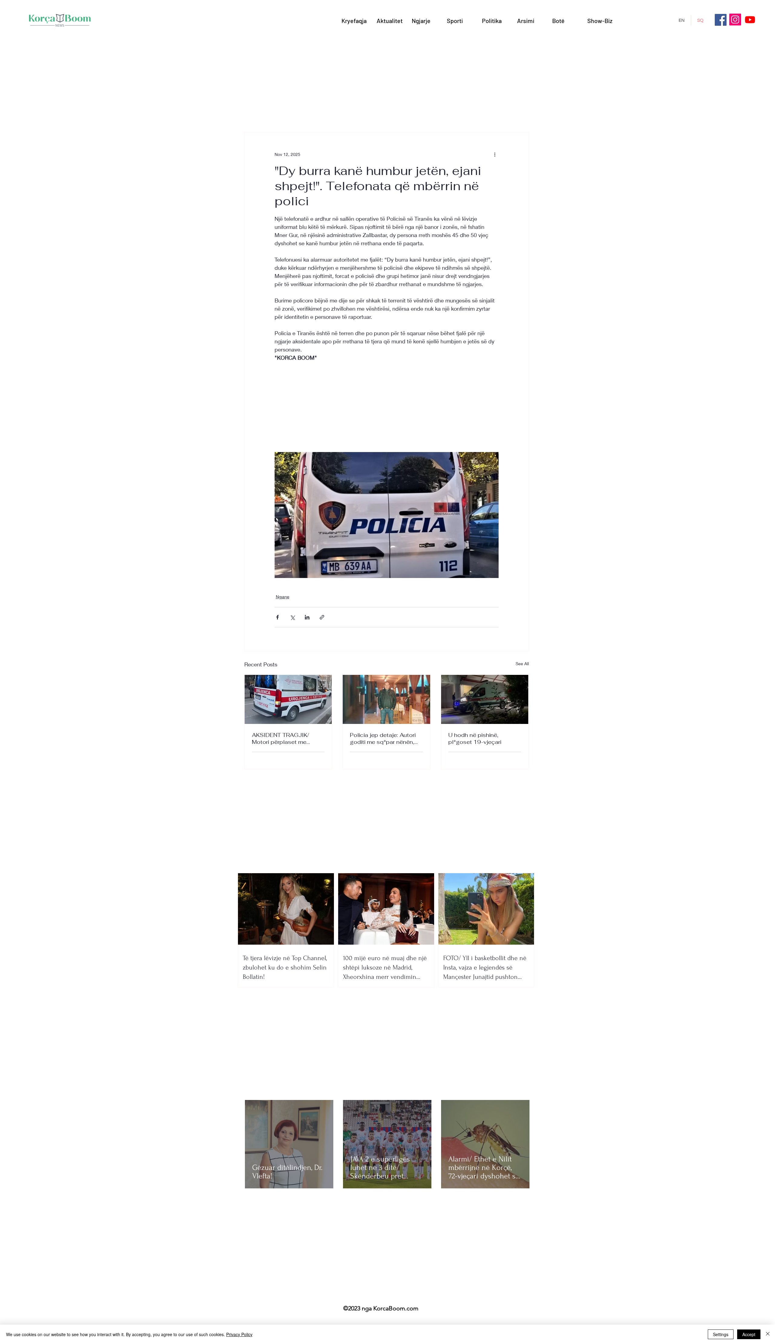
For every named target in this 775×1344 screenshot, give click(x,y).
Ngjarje (282, 596)
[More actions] (495, 154)
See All (522, 663)
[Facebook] (721, 20)
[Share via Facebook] (277, 617)
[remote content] (387, 405)
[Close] (767, 1334)
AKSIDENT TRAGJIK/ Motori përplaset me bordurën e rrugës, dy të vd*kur (284, 738)
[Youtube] (750, 19)
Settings (720, 1334)
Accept (748, 1334)
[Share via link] (322, 617)
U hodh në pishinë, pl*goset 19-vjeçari (474, 738)
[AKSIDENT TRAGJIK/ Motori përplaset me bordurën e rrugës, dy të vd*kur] (288, 699)
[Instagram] (735, 19)
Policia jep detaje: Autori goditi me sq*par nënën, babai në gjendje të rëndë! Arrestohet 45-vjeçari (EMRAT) (385, 738)
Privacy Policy (239, 1334)
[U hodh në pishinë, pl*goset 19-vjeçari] (485, 699)
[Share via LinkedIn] (307, 617)
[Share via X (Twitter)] (292, 617)
